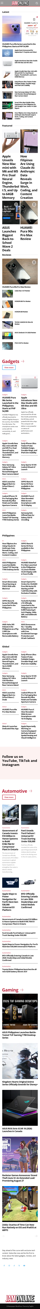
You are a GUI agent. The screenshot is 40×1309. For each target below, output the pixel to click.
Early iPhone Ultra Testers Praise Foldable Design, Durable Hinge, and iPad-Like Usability (25, 83)
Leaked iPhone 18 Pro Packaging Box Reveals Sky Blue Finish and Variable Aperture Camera (10, 501)
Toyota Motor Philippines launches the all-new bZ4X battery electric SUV (19, 970)
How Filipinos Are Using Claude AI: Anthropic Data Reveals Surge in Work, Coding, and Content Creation (26, 116)
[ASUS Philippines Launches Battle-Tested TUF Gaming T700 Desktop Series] (20, 1012)
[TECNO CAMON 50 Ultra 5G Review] (7, 325)
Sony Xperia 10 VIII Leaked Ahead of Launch (28, 467)
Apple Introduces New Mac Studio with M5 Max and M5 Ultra (26, 62)
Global (4, 707)
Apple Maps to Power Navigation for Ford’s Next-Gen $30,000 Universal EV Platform (10, 901)
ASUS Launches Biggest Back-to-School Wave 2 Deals (9, 238)
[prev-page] (4, 1236)
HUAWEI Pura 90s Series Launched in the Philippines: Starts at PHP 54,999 (19, 45)
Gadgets (5, 395)
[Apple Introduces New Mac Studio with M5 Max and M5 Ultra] (7, 63)
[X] (19, 1266)
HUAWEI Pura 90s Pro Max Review (26, 233)
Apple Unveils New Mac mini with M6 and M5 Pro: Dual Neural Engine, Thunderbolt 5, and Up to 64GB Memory (26, 74)
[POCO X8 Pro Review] (7, 346)
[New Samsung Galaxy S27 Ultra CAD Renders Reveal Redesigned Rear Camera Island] (7, 95)
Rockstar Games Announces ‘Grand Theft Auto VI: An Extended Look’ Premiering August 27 (19, 1178)
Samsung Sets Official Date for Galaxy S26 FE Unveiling (27, 516)
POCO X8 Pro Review (21, 343)
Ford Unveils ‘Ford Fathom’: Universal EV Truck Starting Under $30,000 (28, 836)
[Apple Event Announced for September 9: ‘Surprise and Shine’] (7, 53)
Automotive (6, 828)
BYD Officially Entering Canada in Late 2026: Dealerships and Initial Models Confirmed (29, 900)
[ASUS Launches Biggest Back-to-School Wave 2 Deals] (11, 212)
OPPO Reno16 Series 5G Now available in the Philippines (27, 485)
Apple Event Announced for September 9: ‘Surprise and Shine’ (26, 51)
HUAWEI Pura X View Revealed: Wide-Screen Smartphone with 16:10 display (28, 501)
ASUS (4, 479)
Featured (7, 125)
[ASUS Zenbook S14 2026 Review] (7, 335)
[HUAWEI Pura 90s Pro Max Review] (29, 212)
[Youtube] (24, 1266)
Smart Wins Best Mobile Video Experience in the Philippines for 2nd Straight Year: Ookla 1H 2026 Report (25, 105)
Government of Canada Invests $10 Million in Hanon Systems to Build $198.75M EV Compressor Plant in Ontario (10, 840)
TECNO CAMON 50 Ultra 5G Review (24, 323)
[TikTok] (14, 1266)
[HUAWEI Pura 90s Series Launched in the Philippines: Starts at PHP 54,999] (20, 28)
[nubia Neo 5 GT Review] (7, 293)
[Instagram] (9, 1266)
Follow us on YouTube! (15, 1273)
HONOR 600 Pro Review (22, 301)
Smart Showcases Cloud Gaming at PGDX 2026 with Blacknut (9, 585)
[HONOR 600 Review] (7, 314)
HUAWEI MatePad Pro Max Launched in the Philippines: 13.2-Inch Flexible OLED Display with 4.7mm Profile (29, 568)
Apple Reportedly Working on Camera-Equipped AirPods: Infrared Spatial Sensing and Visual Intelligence (29, 732)
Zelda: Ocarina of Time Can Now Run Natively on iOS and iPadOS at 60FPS (19, 1227)
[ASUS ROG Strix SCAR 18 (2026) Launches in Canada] (20, 1108)
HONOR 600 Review (21, 312)
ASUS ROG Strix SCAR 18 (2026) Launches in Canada (17, 1130)
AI (3, 541)
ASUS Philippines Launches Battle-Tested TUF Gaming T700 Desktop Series (10, 516)
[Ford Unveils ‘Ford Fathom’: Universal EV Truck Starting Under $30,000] (29, 815)
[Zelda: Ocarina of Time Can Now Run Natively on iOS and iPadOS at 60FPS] (20, 1204)
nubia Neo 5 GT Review (22, 291)
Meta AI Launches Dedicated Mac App (10, 727)
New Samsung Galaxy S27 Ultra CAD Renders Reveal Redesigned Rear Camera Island (25, 94)
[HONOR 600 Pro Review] (7, 304)
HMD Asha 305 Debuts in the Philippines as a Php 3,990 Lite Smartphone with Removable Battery (10, 630)
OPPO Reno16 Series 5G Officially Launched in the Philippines (9, 604)
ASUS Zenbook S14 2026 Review (25, 332)
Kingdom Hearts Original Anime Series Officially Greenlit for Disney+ (20, 1083)
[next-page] (36, 1236)
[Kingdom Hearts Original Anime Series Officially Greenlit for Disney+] (20, 1061)
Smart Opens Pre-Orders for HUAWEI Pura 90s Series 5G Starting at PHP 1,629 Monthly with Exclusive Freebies (29, 587)
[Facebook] (4, 1266)
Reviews (6, 254)
